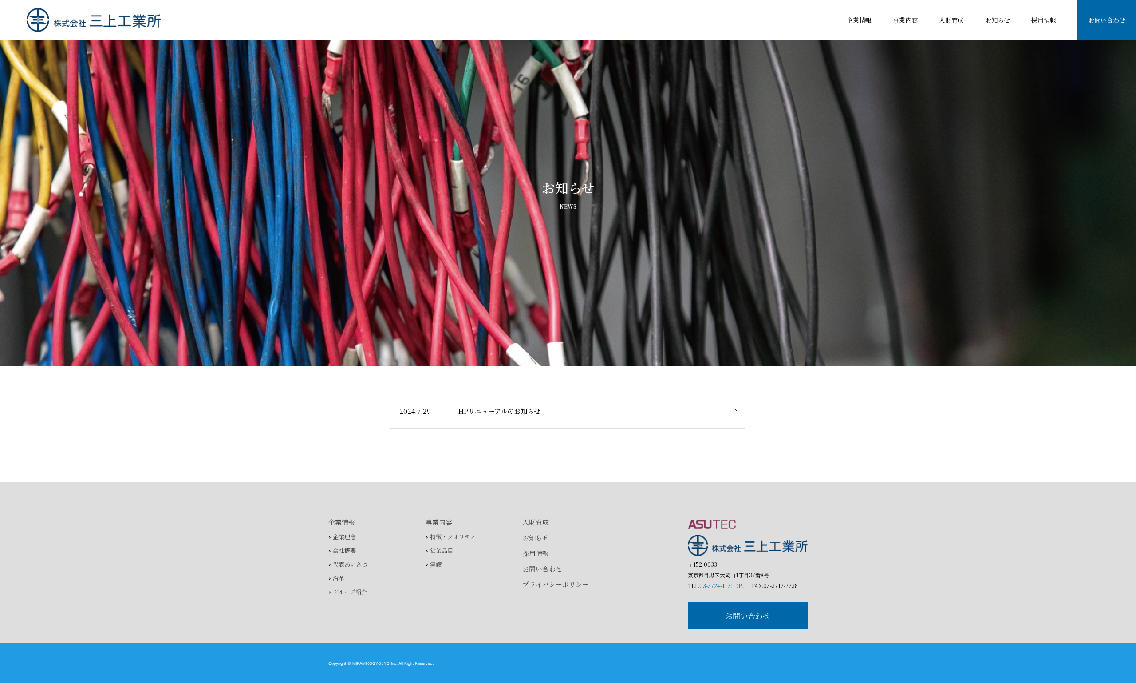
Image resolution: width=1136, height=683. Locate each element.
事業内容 (905, 20)
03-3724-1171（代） (722, 585)
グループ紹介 (350, 592)
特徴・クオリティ (453, 536)
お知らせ (997, 20)
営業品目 (441, 550)
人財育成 (951, 20)
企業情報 (859, 20)
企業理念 (344, 536)
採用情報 (1043, 20)
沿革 (338, 578)
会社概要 (344, 550)
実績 (436, 564)
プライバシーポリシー (555, 584)
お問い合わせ (1106, 20)
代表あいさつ (350, 564)
